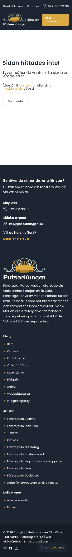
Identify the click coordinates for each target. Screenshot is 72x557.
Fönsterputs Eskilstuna (22, 426)
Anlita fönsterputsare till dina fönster (32, 483)
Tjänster (32, 20)
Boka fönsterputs (52, 19)
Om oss (33, 6)
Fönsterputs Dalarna (21, 419)
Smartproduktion (36, 541)
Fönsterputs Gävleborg (23, 475)
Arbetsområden (18, 500)
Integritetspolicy (18, 401)
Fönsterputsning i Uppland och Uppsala (34, 461)
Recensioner (15, 372)
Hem (10, 344)
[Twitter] (16, 548)
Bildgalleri (13, 379)
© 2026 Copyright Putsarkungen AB (27, 532)
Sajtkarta (11, 537)
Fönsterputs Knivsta (21, 468)
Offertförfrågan (18, 365)
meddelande (12, 88)
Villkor (59, 532)
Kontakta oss (13, 6)
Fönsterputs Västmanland (25, 454)
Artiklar (12, 387)
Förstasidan (16, 101)
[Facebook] (10, 548)
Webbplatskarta (18, 394)
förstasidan (27, 85)
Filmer (11, 507)
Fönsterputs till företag (23, 447)
